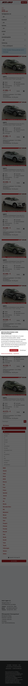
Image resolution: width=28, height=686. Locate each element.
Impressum (16, 353)
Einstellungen (23, 350)
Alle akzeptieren (13, 350)
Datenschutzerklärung (6, 353)
